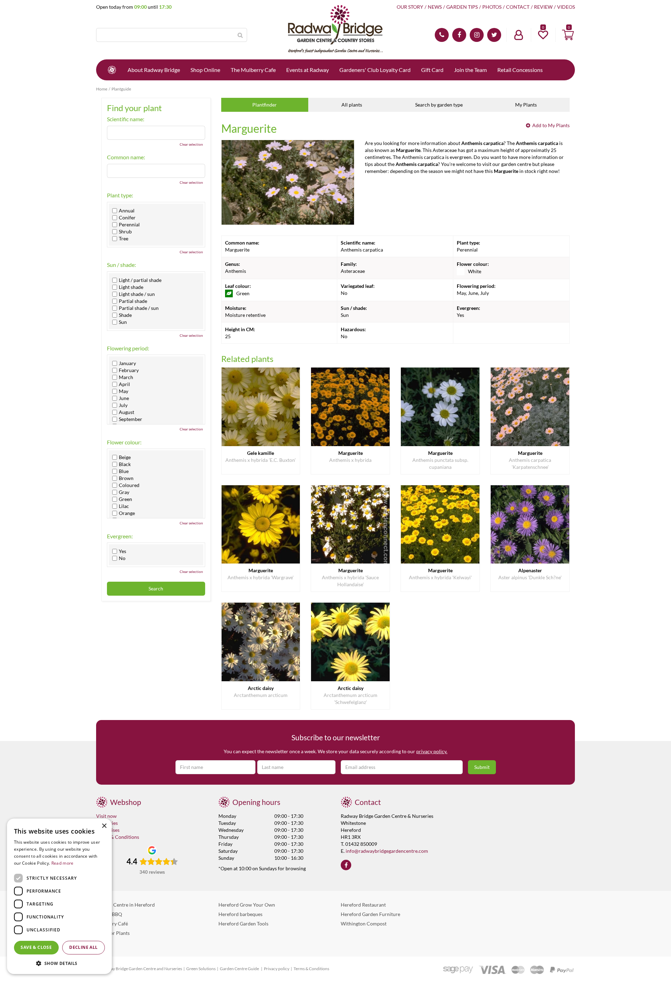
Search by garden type (439, 105)
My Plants (526, 105)
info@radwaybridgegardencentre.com (387, 851)
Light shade (131, 287)
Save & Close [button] (36, 947)
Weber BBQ (109, 914)
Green (125, 499)
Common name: (126, 157)
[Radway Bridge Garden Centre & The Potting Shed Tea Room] (335, 29)
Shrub (125, 231)
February (129, 370)
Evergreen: (120, 536)
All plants (351, 105)
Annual (127, 210)
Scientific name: (125, 119)
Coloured (129, 485)
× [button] (104, 826)
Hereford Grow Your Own (246, 905)
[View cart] (568, 35)
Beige (125, 457)
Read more (62, 863)
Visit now (106, 816)
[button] (59, 963)
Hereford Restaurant (363, 905)
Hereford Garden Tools (243, 923)
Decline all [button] (83, 947)
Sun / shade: (121, 265)
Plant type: (120, 195)
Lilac (124, 506)
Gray (124, 492)
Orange (127, 513)
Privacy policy (276, 968)
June (124, 398)
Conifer (127, 217)
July (123, 405)
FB (459, 35)
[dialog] (59, 896)
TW (494, 35)
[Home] (112, 69)
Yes (122, 551)
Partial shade (133, 301)
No (122, 558)
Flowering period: (128, 348)
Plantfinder (264, 105)
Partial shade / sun (139, 308)
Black (125, 464)
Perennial (129, 224)
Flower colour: (124, 442)
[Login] (519, 35)
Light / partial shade (140, 280)
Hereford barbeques (240, 914)
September (130, 419)
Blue (124, 471)
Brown (126, 478)
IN (477, 35)
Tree (123, 238)
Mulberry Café (112, 923)
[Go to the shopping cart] (568, 35)
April (124, 384)
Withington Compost (364, 923)
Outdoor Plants (113, 933)
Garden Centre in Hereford (125, 905)
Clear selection (191, 144)
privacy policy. (431, 751)
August (126, 412)
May (123, 391)
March (126, 377)
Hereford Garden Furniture (370, 914)
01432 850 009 (442, 35)
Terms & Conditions (117, 837)
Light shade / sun (137, 294)
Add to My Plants (551, 125)
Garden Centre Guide (240, 968)
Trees (102, 942)
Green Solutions (201, 968)
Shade (125, 315)
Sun (123, 322)
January (127, 363)
